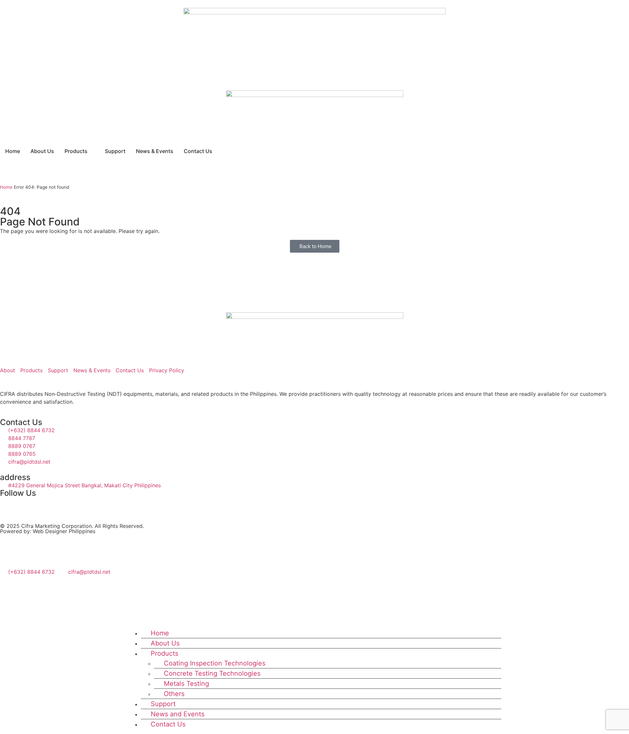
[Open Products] (91, 151)
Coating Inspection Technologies (214, 663)
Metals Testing (186, 683)
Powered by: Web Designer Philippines (47, 531)
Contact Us (168, 724)
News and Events (177, 714)
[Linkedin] (26, 505)
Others (174, 694)
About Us (165, 643)
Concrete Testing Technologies (212, 673)
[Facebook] (8, 550)
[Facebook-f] (8, 505)
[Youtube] (44, 505)
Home (6, 187)
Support (163, 704)
